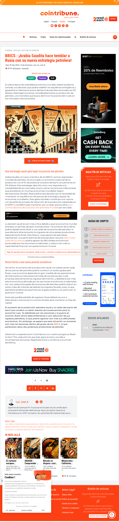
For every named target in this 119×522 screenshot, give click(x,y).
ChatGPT (31, 78)
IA (75, 37)
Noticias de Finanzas (30, 50)
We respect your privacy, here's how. (17, 503)
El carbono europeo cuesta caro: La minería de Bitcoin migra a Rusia (13, 462)
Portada (8, 50)
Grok (52, 78)
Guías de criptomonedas (60, 37)
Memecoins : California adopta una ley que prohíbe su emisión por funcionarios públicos (69, 462)
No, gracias (10, 510)
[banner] (41, 216)
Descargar (98, 260)
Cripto (43, 37)
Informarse (16, 68)
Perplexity (42, 78)
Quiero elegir (26, 510)
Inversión (25, 68)
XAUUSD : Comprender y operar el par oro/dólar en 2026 (31, 462)
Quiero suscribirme (98, 204)
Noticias (33, 37)
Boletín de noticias (88, 37)
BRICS (57, 324)
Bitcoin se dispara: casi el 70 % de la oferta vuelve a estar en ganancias (50, 462)
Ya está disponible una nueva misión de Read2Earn (59, 2)
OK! (43, 510)
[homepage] (19, 37)
